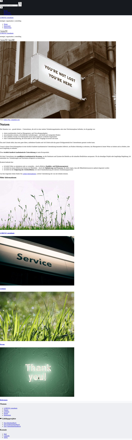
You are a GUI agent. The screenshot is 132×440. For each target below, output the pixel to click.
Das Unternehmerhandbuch (12, 426)
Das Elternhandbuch (10, 423)
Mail (5, 434)
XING (6, 437)
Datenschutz (7, 27)
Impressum (7, 26)
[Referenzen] (37, 396)
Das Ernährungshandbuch (12, 424)
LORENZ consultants (6, 17)
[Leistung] (37, 285)
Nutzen (6, 410)
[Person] (37, 340)
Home (6, 24)
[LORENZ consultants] (37, 229)
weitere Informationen (29, 174)
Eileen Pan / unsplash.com (12, 120)
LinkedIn (6, 436)
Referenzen (3, 400)
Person (2, 344)
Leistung (3, 289)
